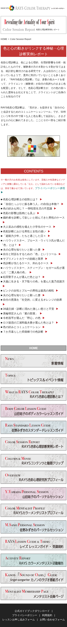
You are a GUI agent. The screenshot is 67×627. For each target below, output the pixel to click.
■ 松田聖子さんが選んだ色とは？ (23, 276)
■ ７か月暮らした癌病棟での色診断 (24, 331)
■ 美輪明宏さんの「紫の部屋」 (21, 313)
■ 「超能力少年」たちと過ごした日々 (25, 235)
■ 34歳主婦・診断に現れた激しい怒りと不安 (30, 308)
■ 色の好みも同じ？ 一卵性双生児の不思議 (28, 208)
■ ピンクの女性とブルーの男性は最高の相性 (29, 290)
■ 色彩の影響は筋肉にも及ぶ (20, 213)
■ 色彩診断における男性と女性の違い (25, 231)
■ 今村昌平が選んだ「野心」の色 (23, 317)
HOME (4, 39)
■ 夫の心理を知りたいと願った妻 (23, 249)
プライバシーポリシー (24, 615)
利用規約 (47, 615)
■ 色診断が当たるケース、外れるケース (27, 263)
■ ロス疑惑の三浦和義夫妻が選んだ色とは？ (29, 322)
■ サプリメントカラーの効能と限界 (24, 258)
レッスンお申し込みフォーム (18, 619)
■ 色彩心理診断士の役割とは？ (21, 199)
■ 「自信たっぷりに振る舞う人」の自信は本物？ (32, 203)
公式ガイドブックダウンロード (32, 610)
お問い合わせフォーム (52, 619)
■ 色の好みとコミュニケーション (23, 327)
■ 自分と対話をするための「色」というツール (31, 254)
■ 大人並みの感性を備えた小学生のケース (28, 226)
